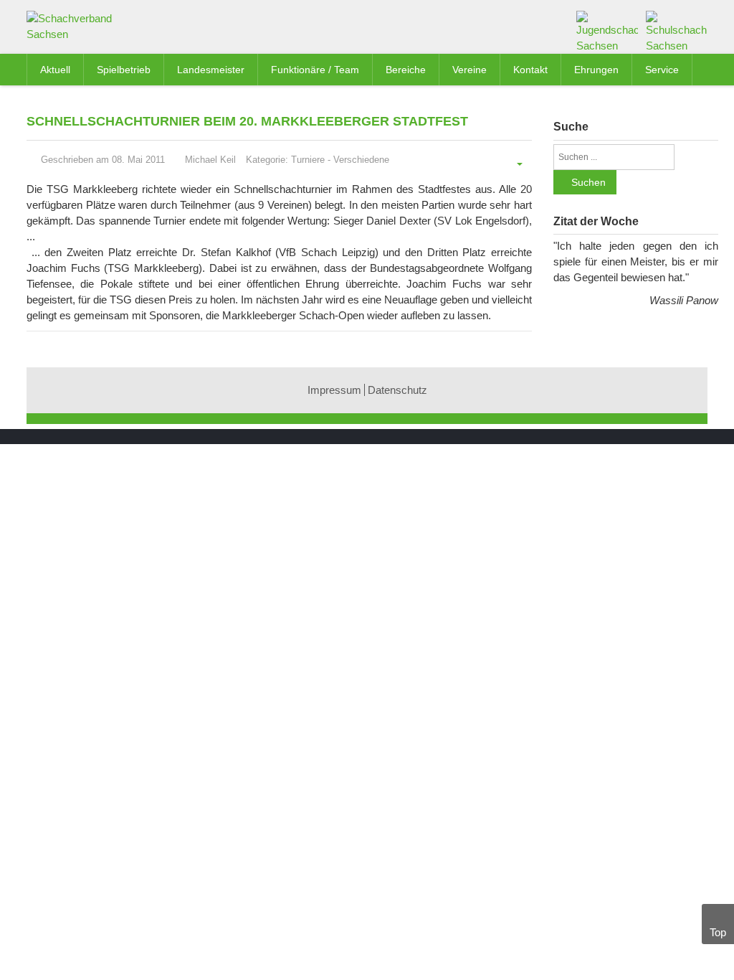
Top (718, 932)
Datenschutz (397, 390)
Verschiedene (361, 159)
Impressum (334, 390)
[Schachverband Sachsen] (74, 29)
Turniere (308, 159)
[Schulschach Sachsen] (676, 31)
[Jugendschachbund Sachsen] (607, 31)
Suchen (588, 182)
